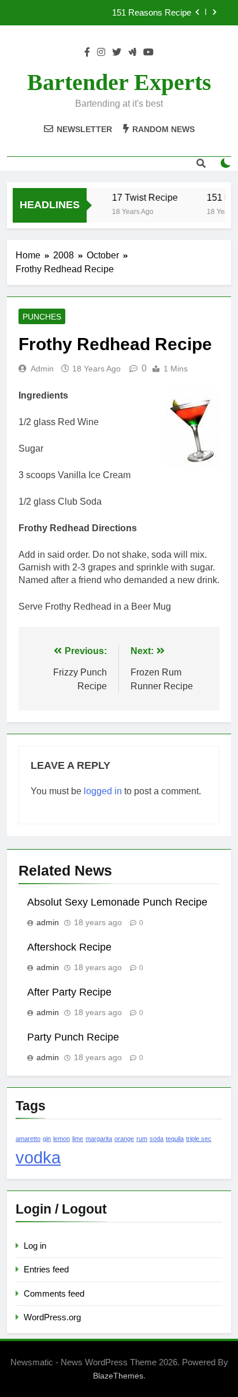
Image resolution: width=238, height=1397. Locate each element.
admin (42, 368)
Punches (42, 316)
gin (47, 1138)
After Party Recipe (69, 992)
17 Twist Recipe (143, 197)
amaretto (28, 1138)
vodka (38, 1157)
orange (124, 1138)
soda (156, 1138)
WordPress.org (52, 1317)
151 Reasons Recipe (151, 12)
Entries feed (46, 1269)
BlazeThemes (118, 1375)
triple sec (198, 1138)
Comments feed (54, 1293)
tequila (175, 1138)
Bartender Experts (119, 82)
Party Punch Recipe (73, 1037)
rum (141, 1138)
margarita (98, 1138)
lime (77, 1138)
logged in (103, 791)
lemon (61, 1138)
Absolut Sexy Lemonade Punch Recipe (117, 902)
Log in (35, 1245)
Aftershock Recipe (69, 947)
